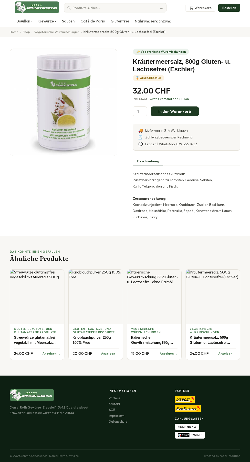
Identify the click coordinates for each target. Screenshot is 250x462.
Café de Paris (93, 21)
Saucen (68, 21)
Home (14, 32)
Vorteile (114, 398)
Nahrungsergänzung (153, 21)
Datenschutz (118, 421)
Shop (26, 32)
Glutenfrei (120, 21)
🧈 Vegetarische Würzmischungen (161, 51)
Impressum (117, 416)
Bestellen (229, 8)
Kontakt (114, 404)
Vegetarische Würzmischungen (57, 32)
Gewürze (47, 21)
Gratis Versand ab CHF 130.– (171, 99)
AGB (112, 410)
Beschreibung (148, 161)
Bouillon (24, 21)
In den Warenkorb (174, 111)
